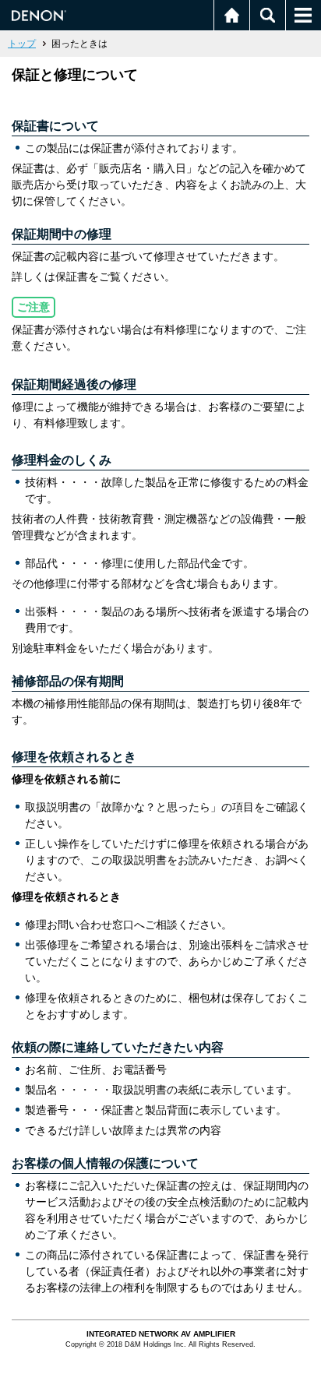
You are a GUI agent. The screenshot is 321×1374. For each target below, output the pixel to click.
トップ (22, 43)
